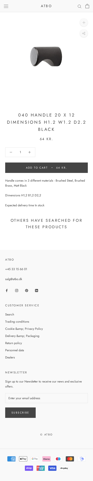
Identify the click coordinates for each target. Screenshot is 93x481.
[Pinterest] (26, 290)
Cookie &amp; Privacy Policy (24, 329)
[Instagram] (16, 290)
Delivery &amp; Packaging (22, 336)
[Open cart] (87, 6)
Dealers (10, 357)
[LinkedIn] (36, 290)
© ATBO (46, 435)
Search (9, 314)
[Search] (80, 6)
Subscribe (20, 413)
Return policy (13, 343)
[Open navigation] (6, 6)
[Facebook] (6, 290)
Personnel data (14, 350)
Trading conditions (17, 321)
